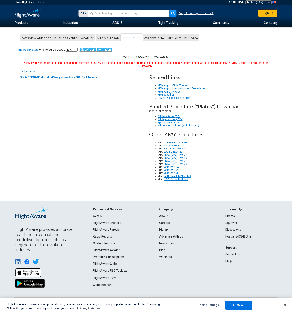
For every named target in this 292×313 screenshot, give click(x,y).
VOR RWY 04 (171, 167)
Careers (164, 223)
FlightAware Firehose (107, 223)
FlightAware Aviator (106, 250)
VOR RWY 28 (171, 173)
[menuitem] (21, 22)
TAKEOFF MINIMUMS (176, 179)
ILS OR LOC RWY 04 (175, 148)
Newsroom (166, 243)
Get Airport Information (96, 49)
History (164, 229)
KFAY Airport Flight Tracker (173, 85)
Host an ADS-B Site (238, 236)
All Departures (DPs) (169, 116)
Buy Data (191, 38)
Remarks (174, 38)
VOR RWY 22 (171, 170)
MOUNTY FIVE (171, 145)
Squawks (231, 223)
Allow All (239, 305)
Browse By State (28, 49)
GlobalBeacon (102, 285)
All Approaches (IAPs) (170, 119)
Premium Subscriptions (109, 257)
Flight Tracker (66, 38)
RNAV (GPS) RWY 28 (175, 163)
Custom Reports (104, 243)
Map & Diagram (108, 38)
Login (42, 2)
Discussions (233, 229)
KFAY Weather (166, 94)
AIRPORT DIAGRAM (176, 142)
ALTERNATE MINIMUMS (177, 176)
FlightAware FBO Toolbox (110, 270)
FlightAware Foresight (107, 229)
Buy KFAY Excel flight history (174, 97)
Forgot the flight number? (196, 13)
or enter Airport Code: (42, 49)
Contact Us (232, 254)
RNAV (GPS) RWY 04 (175, 154)
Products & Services (107, 209)
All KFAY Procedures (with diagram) (178, 125)
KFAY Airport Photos (169, 91)
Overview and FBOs (36, 38)
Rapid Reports (102, 236)
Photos (230, 216)
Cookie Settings (208, 305)
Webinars (165, 257)
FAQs (228, 261)
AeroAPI (98, 216)
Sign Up (268, 13)
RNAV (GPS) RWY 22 (175, 160)
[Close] (285, 305)
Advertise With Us (171, 236)
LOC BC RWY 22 (173, 151)
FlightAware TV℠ (104, 278)
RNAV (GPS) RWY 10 (175, 157)
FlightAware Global (105, 263)
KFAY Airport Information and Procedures (181, 88)
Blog (162, 250)
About (163, 216)
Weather (87, 38)
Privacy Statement (89, 308)
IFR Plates (132, 38)
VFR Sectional (154, 38)
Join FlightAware (26, 2)
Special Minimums (169, 122)
